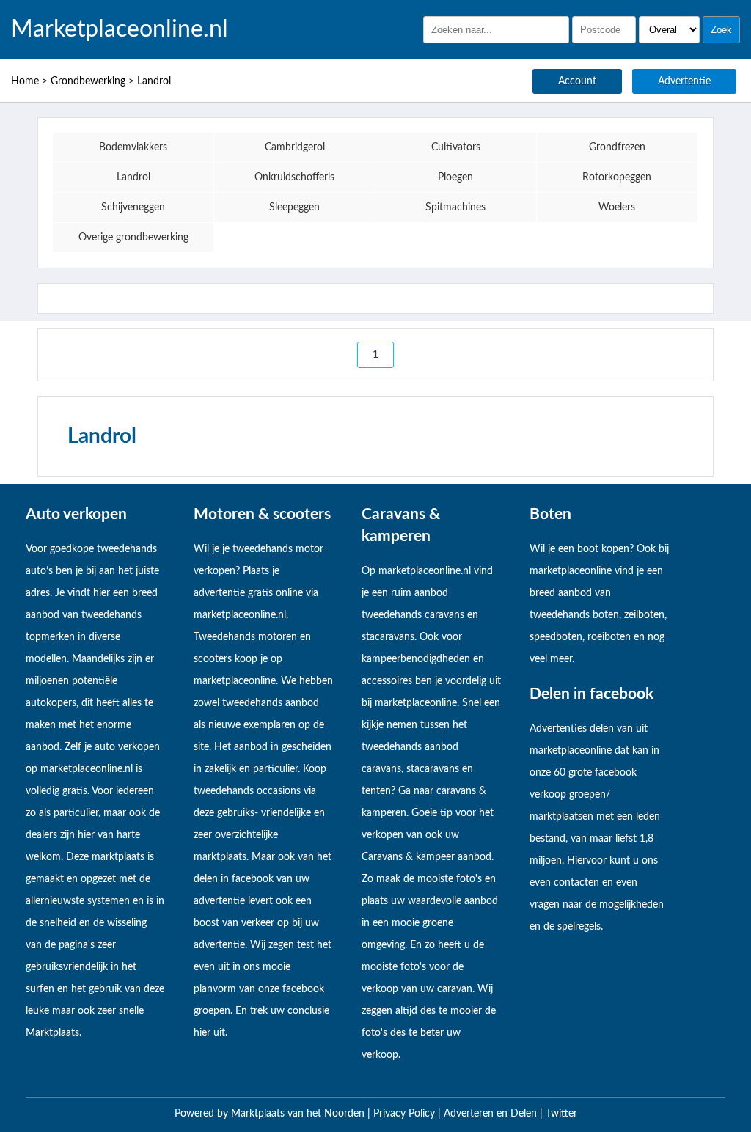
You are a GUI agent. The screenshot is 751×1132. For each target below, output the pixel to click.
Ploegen (455, 177)
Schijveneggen (133, 207)
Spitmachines (455, 207)
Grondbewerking (88, 81)
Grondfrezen (617, 147)
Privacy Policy (405, 1114)
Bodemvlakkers (133, 147)
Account (577, 81)
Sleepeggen (294, 207)
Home (25, 81)
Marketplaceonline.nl (119, 29)
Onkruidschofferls (294, 177)
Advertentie (684, 81)
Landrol (154, 81)
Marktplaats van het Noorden (299, 1114)
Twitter (561, 1114)
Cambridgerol (295, 147)
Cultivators (455, 147)
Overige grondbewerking (133, 237)
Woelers (616, 207)
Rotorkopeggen (616, 177)
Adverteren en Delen (490, 1114)
